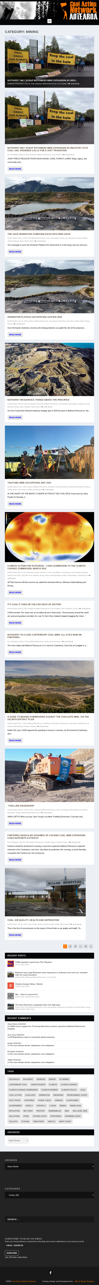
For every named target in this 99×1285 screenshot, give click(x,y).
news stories (22, 490)
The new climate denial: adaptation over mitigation (32, 1045)
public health (54, 924)
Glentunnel (72, 1100)
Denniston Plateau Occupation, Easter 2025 (34, 317)
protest (29, 490)
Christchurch (64, 723)
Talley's (13, 1121)
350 (29, 238)
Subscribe (12, 1253)
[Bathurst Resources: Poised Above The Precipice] (49, 369)
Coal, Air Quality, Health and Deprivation (33, 920)
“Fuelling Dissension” (21, 806)
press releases (55, 641)
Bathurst (28, 1079)
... (80, 946)
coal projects (54, 238)
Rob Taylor (13, 238)
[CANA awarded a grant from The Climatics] (10, 964)
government (15, 1106)
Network (16, 241)
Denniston (72, 238)
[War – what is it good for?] (10, 996)
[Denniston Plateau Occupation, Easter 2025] (49, 286)
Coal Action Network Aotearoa (24, 1281)
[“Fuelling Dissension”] (49, 775)
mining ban (75, 1106)
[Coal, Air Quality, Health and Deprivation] (45, 892)
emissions (58, 1095)
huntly (29, 1106)
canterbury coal (18, 1084)
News (22, 241)
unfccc (51, 1121)
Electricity (84, 572)
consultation (56, 572)
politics (64, 575)
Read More (15, 169)
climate (53, 1084)
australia (14, 1079)
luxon (53, 1106)
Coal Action (15, 1095)
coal (83, 1090)
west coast (65, 1121)
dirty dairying (63, 487)
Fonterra (87, 487)
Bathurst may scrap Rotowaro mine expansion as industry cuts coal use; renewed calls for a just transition (51, 973)
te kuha (25, 1121)
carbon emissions (41, 572)
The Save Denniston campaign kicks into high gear (38, 234)
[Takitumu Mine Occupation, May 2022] (49, 452)
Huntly (63, 84)
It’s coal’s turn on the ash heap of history (34, 604)
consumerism (66, 572)
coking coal (64, 238)
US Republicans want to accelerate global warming (32, 1037)
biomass (41, 1079)
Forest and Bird (82, 238)
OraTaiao (46, 924)
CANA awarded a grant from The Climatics (33, 962)
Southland (36, 490)
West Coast (28, 241)
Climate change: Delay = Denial (29, 984)
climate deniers (49, 1090)
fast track (14, 1100)
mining (9, 241)
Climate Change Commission (23, 1090)
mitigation (14, 1111)
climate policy (30, 997)
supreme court (73, 1116)
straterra (55, 1116)
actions (31, 321)
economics (83, 810)
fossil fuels (70, 321)
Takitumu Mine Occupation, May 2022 (29, 483)
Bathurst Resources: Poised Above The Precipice (38, 400)
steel (26, 1116)
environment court (77, 1095)
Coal (59, 84)
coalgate (30, 1095)
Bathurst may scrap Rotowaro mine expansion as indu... (42, 80)
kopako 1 (41, 1106)
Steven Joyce (40, 1116)
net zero (28, 1111)
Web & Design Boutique (84, 1281)
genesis (59, 1100)
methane (36, 575)
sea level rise (80, 1111)
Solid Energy (25, 813)
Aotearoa (39, 84)
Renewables (72, 575)
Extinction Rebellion (76, 487)
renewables (55, 1111)
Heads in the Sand (13, 575)
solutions (14, 1116)
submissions (82, 575)
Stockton (27, 407)
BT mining (64, 1079)
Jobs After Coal (26, 575)
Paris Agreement (55, 575)
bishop (52, 1079)
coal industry (63, 404)
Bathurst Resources (50, 84)
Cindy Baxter (19, 84)
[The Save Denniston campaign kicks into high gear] (49, 203)
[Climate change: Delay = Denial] (10, 985)
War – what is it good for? (26, 994)
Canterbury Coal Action (51, 723)
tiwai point (38, 1121)
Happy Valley (79, 321)
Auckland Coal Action (36, 404)
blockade (51, 487)
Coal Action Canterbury (77, 723)
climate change (50, 842)
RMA (67, 1111)
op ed (75, 609)
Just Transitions (66, 609)
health (34, 924)
